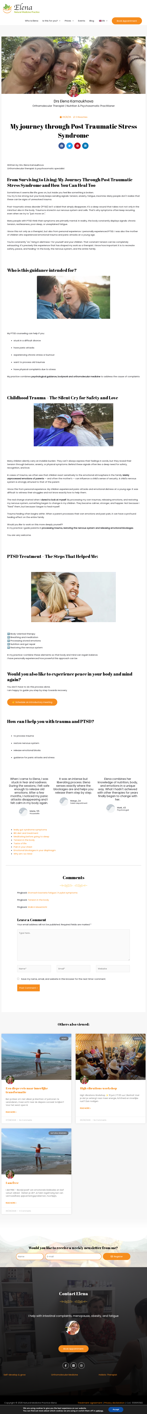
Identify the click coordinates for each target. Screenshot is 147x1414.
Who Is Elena (31, 20)
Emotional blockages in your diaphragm (35, 850)
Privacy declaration (114, 1402)
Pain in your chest (23, 846)
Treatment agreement (90, 1402)
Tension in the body (24, 839)
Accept (116, 1409)
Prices (68, 20)
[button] (127, 20)
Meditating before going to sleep (31, 836)
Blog (91, 20)
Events (81, 20)
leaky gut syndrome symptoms (30, 829)
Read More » (11, 1112)
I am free (12, 1183)
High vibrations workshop (98, 1088)
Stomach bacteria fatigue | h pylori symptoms (53, 892)
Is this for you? (50, 20)
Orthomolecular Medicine (64, 1374)
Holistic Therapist (108, 1374)
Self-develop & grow (15, 1374)
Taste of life (20, 843)
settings (99, 1411)
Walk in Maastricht (37, 907)
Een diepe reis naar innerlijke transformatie (27, 1090)
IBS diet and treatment (26, 833)
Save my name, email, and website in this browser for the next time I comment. (63, 978)
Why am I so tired (23, 853)
